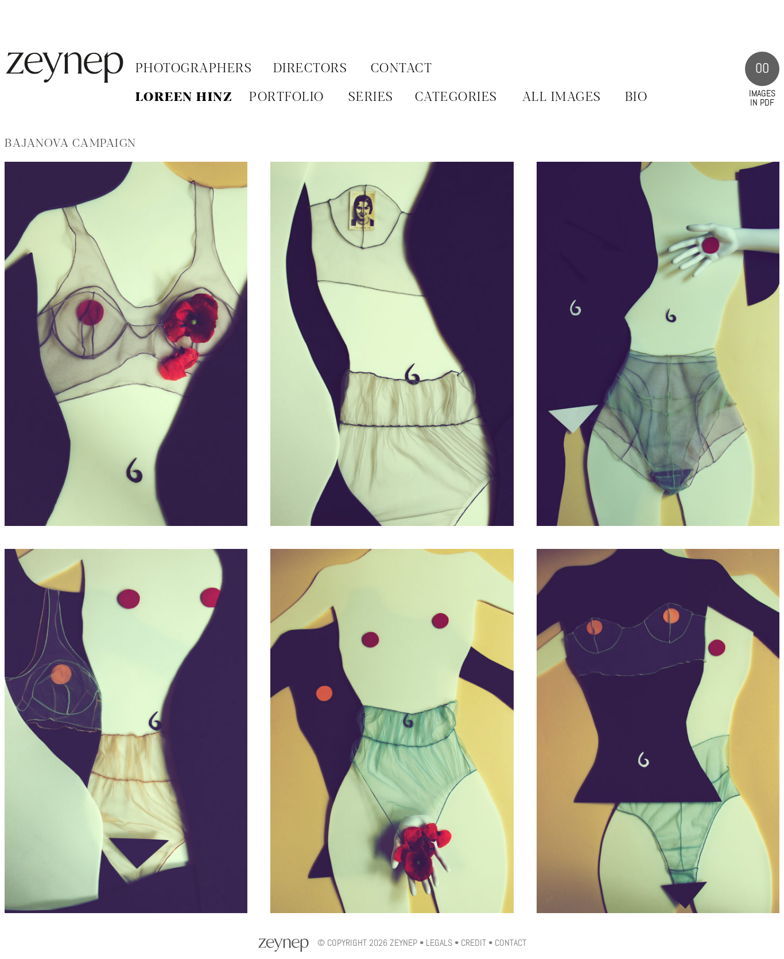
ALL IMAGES (561, 97)
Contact (402, 69)
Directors (310, 69)
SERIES (371, 97)
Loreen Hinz (183, 97)
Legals (439, 943)
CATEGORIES (456, 97)
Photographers (194, 69)
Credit (473, 943)
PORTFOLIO (286, 97)
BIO (636, 97)
